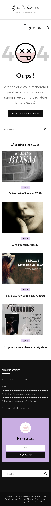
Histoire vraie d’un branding (16, 408)
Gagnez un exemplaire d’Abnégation (25, 347)
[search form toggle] (48, 27)
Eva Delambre (25, 7)
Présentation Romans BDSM (25, 193)
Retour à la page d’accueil (25, 113)
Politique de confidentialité (31, 502)
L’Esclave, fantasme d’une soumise (25, 295)
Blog (25, 187)
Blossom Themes (26, 499)
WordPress (13, 502)
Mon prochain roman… (25, 244)
